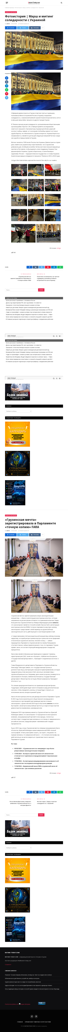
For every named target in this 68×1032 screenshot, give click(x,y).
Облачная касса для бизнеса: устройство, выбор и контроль (22, 978)
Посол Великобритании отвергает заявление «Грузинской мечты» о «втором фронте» (20, 803)
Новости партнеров (11, 12)
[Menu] (7, 3)
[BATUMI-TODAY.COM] (34, 2)
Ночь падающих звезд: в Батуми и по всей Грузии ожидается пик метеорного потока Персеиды (32, 989)
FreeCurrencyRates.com (12, 1004)
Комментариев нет (24, 23)
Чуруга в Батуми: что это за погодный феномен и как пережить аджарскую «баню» (28, 985)
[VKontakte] (6, 82)
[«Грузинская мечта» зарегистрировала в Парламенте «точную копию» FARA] (34, 557)
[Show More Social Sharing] (42, 27)
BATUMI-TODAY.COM (30, 1026)
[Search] (61, 3)
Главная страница (9, 7)
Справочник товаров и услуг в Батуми (38, 1022)
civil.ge (59, 248)
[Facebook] (6, 78)
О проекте (8, 964)
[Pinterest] (6, 93)
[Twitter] (6, 97)
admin (8, 23)
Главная (20, 1022)
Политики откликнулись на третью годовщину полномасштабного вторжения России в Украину (48, 278)
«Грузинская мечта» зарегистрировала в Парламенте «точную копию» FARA (20, 278)
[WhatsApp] (6, 89)
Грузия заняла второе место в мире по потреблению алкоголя (23, 982)
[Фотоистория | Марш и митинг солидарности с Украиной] (34, 50)
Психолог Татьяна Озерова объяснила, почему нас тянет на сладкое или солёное (28, 975)
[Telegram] (6, 86)
